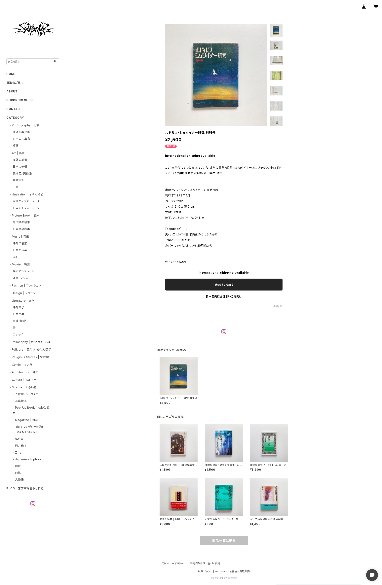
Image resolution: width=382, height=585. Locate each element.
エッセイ (18, 334)
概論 (16, 145)
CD (15, 256)
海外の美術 (20, 159)
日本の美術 (20, 166)
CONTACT (14, 109)
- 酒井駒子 (20, 445)
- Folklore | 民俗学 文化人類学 (30, 349)
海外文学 (18, 307)
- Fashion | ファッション (25, 285)
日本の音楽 (20, 250)
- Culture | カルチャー (24, 379)
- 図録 (17, 466)
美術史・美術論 (22, 173)
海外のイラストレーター (28, 201)
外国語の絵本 (21, 222)
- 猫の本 (18, 439)
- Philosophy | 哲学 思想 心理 (30, 342)
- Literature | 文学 (22, 300)
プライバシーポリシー (172, 563)
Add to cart (224, 285)
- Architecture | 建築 (24, 372)
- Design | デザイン (23, 293)
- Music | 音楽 (19, 236)
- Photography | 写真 (25, 125)
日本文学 (18, 314)
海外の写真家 (21, 132)
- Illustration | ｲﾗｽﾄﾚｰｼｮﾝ (27, 194)
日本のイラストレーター (28, 208)
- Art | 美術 (17, 153)
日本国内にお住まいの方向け (224, 296)
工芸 (16, 187)
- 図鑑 (17, 472)
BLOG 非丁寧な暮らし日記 (25, 488)
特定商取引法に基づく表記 (205, 563)
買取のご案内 (15, 82)
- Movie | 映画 (20, 264)
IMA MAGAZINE (26, 432)
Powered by (219, 577)
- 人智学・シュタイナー (27, 394)
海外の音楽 (20, 243)
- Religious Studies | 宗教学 (29, 357)
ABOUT (12, 91)
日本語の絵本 (21, 229)
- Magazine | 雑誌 (25, 420)
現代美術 (18, 180)
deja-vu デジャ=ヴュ (29, 426)
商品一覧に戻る (223, 541)
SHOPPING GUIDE (20, 100)
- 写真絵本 (20, 400)
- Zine (17, 452)
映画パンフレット (23, 271)
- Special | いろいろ (23, 387)
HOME (11, 74)
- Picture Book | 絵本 (25, 215)
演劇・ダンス (20, 278)
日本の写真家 (21, 138)
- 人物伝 (18, 479)
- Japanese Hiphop (27, 459)
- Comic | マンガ (21, 364)
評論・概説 (19, 321)
